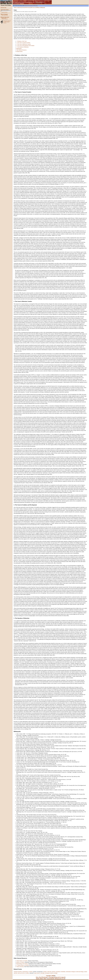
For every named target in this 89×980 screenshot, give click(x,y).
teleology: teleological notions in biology (49, 973)
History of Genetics (20, 962)
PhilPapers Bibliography (40, 7)
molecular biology (80, 971)
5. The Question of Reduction (22, 47)
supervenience (37, 973)
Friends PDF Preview (26, 7)
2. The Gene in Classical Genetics (23, 42)
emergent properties (18, 971)
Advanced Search (4, 12)
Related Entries (19, 51)
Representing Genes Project (22, 963)
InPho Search (33, 7)
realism (27, 973)
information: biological (70, 971)
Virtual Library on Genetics (22, 960)
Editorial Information (5, 17)
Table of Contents (4, 14)
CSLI (5, 21)
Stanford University (6, 22)
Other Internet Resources (21, 50)
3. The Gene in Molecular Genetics (23, 44)
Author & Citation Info (18, 7)
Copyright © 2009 (50, 975)
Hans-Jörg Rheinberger (42, 977)
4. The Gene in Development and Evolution (25, 45)
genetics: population (56, 971)
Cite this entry (3, 7)
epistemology (25, 971)
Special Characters (5, 18)
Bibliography (19, 48)
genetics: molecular (47, 971)
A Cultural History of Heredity (22, 965)
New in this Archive (5, 15)
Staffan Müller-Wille (41, 978)
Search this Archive (5, 9)
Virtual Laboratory (20, 966)
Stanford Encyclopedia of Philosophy (31, 5)
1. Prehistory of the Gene (21, 41)
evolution (31, 971)
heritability (63, 971)
